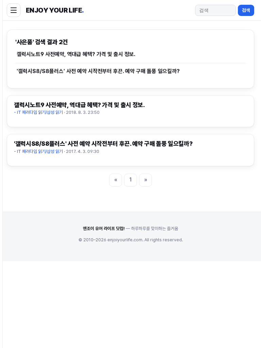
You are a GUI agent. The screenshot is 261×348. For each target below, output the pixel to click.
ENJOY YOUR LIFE (55, 10)
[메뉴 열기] (13, 10)
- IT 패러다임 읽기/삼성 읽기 (38, 112)
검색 (246, 10)
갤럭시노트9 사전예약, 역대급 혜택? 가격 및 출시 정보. (76, 54)
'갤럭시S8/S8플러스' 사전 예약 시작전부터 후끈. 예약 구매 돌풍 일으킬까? (98, 71)
